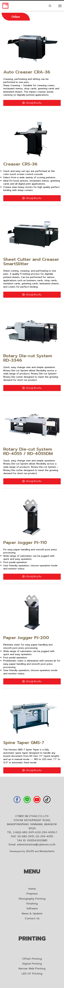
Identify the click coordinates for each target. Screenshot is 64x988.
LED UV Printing (32, 973)
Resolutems (47, 851)
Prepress (32, 893)
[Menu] (60, 6)
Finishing (32, 903)
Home (32, 889)
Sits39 (30, 851)
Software (32, 908)
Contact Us (32, 918)
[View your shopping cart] (55, 6)
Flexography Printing (32, 899)
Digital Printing (32, 963)
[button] (16, 17)
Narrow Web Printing (32, 968)
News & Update (32, 913)
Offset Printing (32, 959)
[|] (5, 5)
